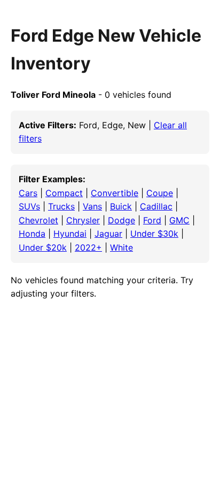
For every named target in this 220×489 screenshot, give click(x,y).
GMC (179, 220)
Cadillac (156, 206)
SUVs (29, 206)
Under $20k (43, 247)
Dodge (121, 220)
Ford (152, 220)
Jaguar (108, 233)
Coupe (159, 193)
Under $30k (154, 233)
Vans (92, 206)
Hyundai (70, 233)
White (121, 247)
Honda (32, 233)
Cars (28, 193)
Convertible (114, 193)
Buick (121, 206)
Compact (64, 193)
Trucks (61, 206)
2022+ (88, 247)
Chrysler (83, 220)
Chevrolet (38, 220)
